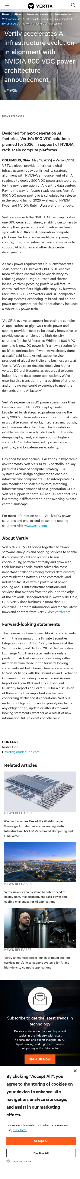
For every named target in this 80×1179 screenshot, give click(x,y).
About (18, 14)
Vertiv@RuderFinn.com (22, 751)
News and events (38, 14)
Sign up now (40, 1059)
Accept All (41, 1141)
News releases (63, 14)
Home (5, 14)
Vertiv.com (62, 611)
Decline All (41, 1153)
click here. (20, 1129)
